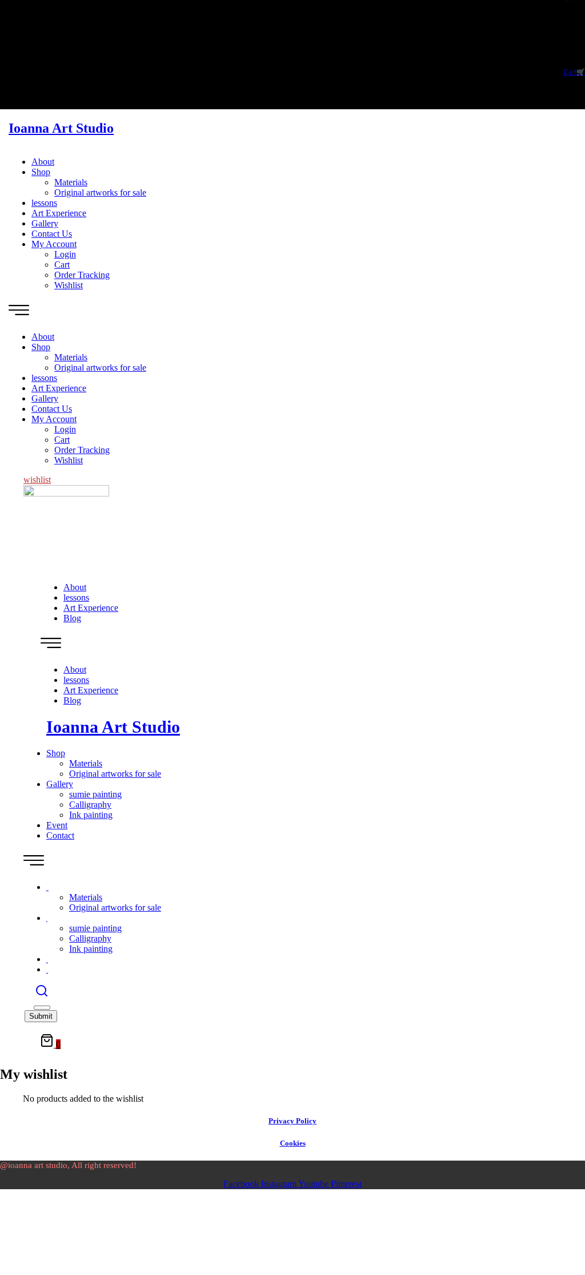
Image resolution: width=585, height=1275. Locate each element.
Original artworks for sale (100, 192)
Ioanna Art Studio (61, 128)
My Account (54, 244)
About (42, 161)
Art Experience (58, 213)
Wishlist (68, 285)
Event (56, 825)
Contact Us (51, 234)
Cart (62, 264)
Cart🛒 (574, 72)
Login (65, 254)
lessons (44, 203)
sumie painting (95, 794)
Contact (60, 835)
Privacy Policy (292, 1121)
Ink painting (91, 815)
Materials (70, 182)
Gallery (44, 223)
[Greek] (565, 6)
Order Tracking (82, 275)
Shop (40, 172)
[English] (565, 18)
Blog (72, 618)
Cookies (293, 1143)
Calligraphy (90, 804)
